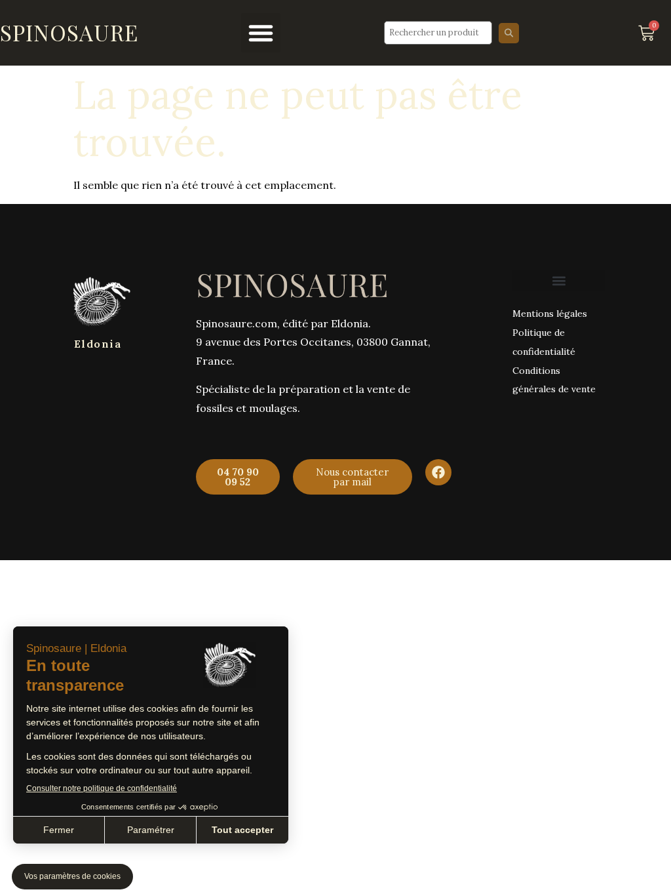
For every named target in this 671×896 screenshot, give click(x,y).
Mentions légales (549, 313)
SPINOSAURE (69, 32)
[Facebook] (438, 472)
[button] (260, 32)
